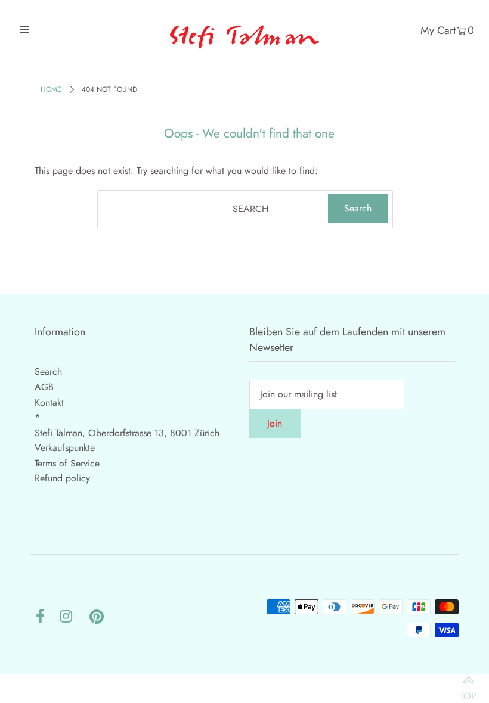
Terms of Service (67, 463)
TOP (468, 690)
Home (51, 89)
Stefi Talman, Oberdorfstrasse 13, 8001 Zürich (127, 433)
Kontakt (49, 402)
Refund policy (62, 478)
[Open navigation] (49, 29)
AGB (44, 387)
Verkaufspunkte (65, 448)
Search (48, 371)
